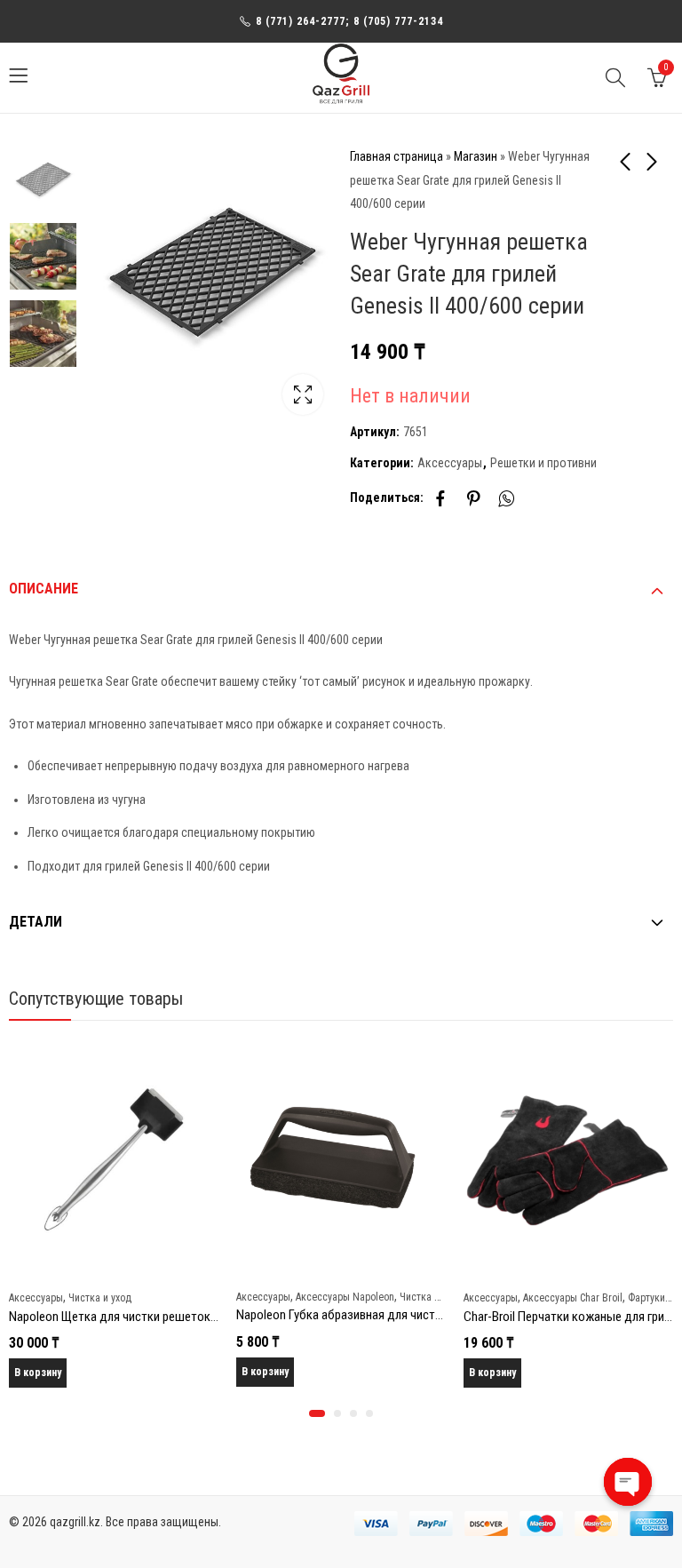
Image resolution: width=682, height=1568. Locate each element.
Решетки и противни (543, 463)
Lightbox (302, 394)
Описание (43, 588)
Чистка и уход (99, 1298)
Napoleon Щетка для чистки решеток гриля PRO (138, 1317)
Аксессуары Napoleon (345, 1297)
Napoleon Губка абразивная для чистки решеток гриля (383, 1315)
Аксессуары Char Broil (573, 1298)
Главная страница (396, 156)
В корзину (37, 1372)
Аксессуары (449, 463)
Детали (35, 921)
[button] (317, 1413)
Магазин (475, 156)
